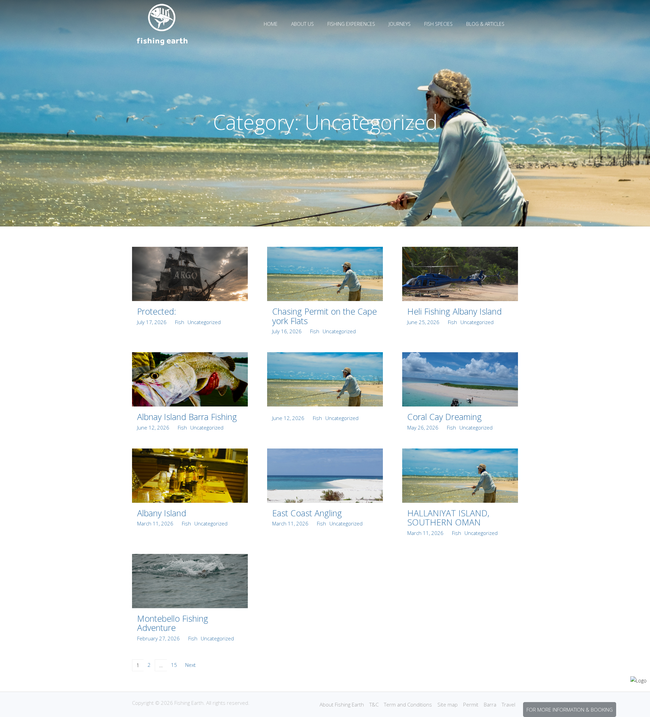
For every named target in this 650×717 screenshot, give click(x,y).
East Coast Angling (307, 513)
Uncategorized (204, 322)
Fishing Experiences (351, 24)
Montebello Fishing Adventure (172, 623)
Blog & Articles (485, 24)
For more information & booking (569, 709)
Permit (470, 704)
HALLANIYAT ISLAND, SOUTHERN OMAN (448, 517)
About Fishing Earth (342, 704)
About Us (302, 24)
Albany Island (161, 513)
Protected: (156, 311)
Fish (179, 322)
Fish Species (438, 24)
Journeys (400, 24)
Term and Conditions (408, 704)
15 (174, 664)
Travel (508, 704)
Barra (490, 704)
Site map (447, 704)
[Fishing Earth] (162, 43)
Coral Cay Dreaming (444, 416)
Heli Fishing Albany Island (454, 311)
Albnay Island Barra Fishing (187, 416)
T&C (373, 704)
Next (190, 664)
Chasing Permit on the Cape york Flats (324, 315)
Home (271, 24)
